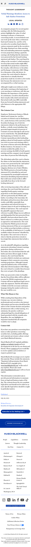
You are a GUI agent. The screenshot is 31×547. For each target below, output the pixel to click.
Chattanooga (8, 456)
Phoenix (6, 480)
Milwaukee (20, 469)
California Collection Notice (15, 521)
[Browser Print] (19, 24)
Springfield (20, 483)
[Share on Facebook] (14, 24)
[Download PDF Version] (22, 24)
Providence (7, 483)
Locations (25, 440)
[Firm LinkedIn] (14, 501)
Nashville (20, 472)
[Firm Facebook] (18, 501)
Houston (6, 463)
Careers (7, 443)
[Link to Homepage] (16, 4)
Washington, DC (9, 492)
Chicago (19, 456)
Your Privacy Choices (13, 525)
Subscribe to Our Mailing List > (13, 411)
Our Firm (10, 447)
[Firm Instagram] (4, 501)
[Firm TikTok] (27, 501)
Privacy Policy (21, 514)
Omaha (19, 475)
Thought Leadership (15, 10)
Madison (6, 469)
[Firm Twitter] (9, 501)
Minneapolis (8, 472)
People (5, 440)
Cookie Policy (15, 518)
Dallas (6, 459)
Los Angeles (20, 466)
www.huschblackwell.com (9, 365)
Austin (6, 453)
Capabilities (14, 440)
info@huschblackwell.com (10, 369)
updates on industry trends (10, 344)
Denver (19, 459)
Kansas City (7, 466)
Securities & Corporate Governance (11, 406)
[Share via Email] (11, 24)
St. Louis (6, 488)
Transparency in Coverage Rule (15, 529)
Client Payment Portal (15, 506)
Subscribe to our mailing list (15, 423)
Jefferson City (21, 463)
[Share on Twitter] (17, 24)
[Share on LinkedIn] (8, 24)
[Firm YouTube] (23, 501)
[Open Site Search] (5, 3)
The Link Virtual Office (22, 487)
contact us (14, 348)
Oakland (6, 475)
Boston (19, 453)
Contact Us (20, 447)
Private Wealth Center (21, 479)
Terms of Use (9, 514)
